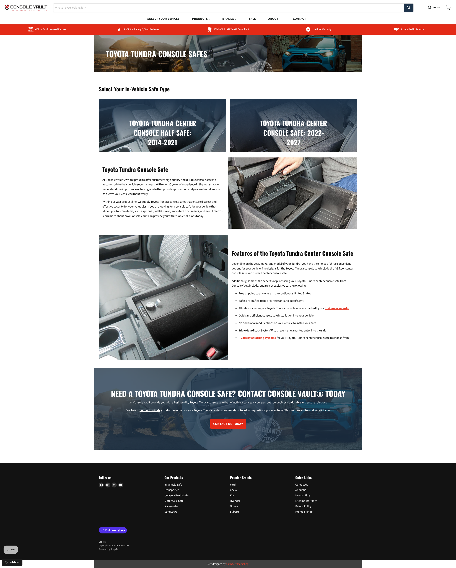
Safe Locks (170, 512)
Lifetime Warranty (306, 501)
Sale (252, 19)
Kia (232, 495)
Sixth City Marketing (237, 564)
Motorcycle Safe (173, 501)
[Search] (408, 8)
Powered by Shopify (108, 549)
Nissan (234, 506)
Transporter (171, 490)
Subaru (234, 512)
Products (200, 19)
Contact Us (301, 485)
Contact (299, 19)
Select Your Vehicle (163, 19)
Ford (233, 485)
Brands (228, 19)
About (273, 19)
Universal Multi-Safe (176, 495)
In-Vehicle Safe (173, 485)
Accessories (171, 506)
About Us (300, 490)
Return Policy (303, 506)
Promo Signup (304, 512)
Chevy (233, 490)
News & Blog (302, 495)
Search (102, 541)
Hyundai (235, 501)
